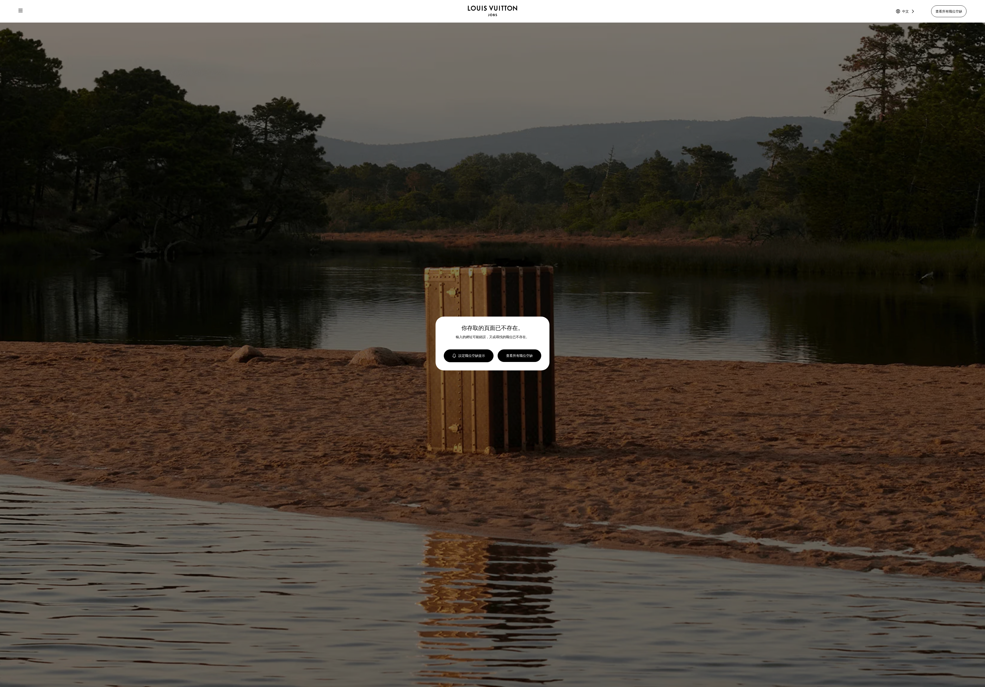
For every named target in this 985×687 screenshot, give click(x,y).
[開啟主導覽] (20, 11)
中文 (905, 11)
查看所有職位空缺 (948, 11)
